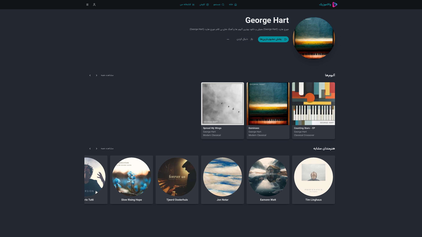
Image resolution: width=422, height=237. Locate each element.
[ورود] (94, 4)
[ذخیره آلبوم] (304, 120)
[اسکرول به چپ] (90, 75)
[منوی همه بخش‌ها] (87, 5)
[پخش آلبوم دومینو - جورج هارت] (251, 120)
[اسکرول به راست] (97, 75)
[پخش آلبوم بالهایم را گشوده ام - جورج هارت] (205, 120)
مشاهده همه (107, 75)
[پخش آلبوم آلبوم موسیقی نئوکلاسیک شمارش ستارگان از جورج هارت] (296, 120)
